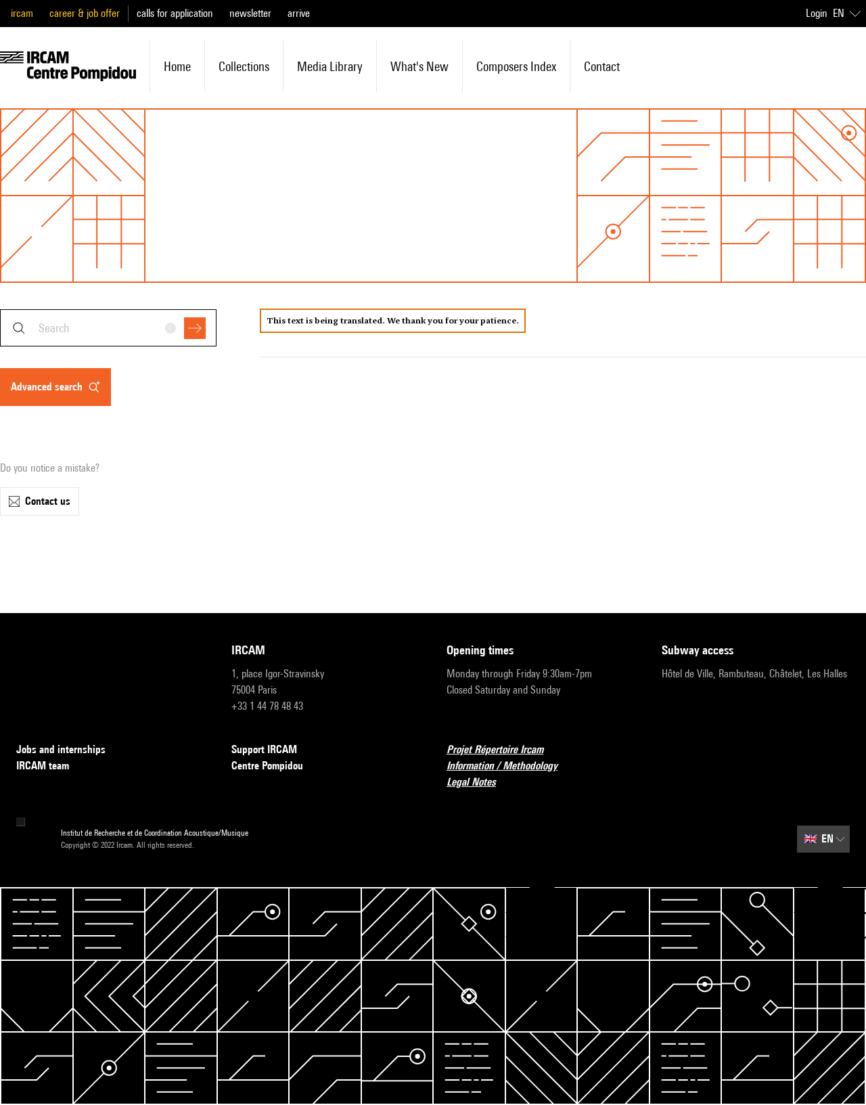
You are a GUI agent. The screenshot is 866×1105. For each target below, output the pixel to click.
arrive (299, 13)
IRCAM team (42, 765)
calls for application (175, 13)
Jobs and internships (61, 749)
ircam (22, 13)
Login (816, 13)
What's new (419, 66)
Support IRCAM (264, 749)
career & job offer (84, 13)
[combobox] (108, 327)
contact (602, 66)
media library (330, 66)
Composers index (516, 66)
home (177, 66)
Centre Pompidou (267, 765)
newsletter (250, 13)
